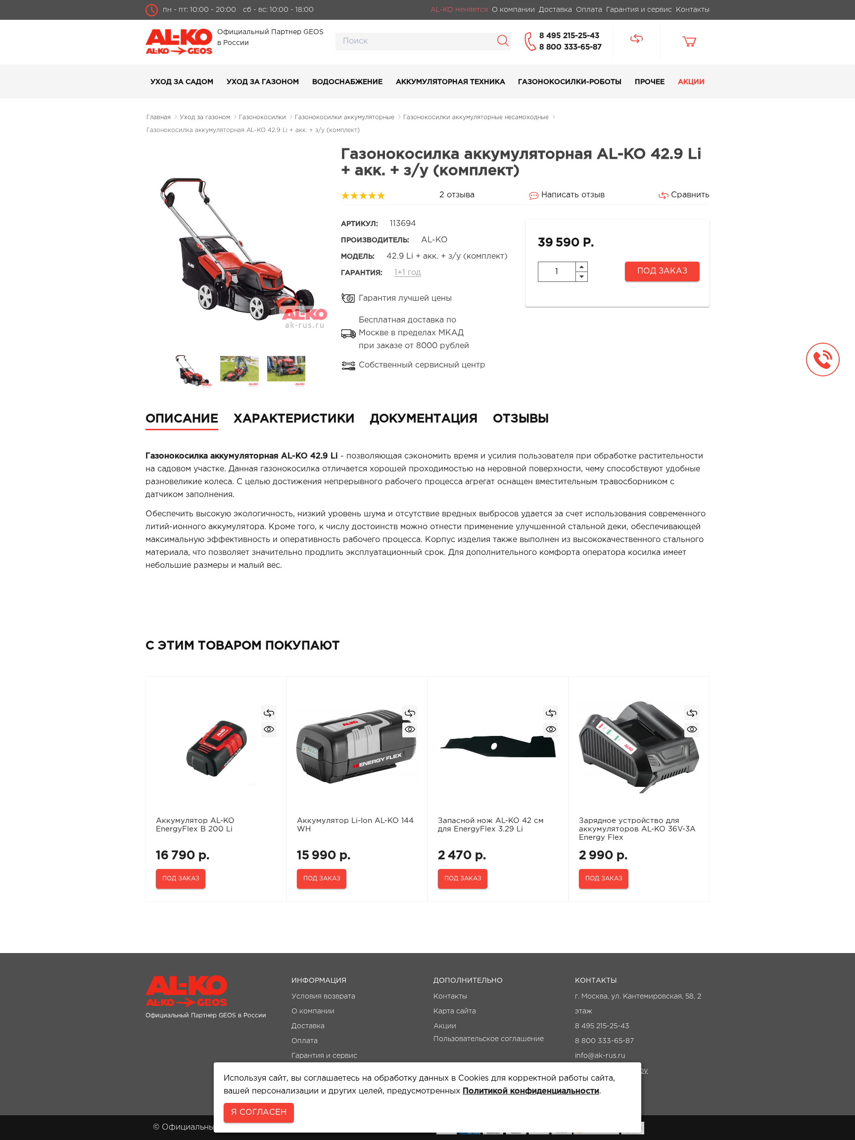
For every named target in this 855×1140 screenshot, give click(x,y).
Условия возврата (323, 997)
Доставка (308, 1026)
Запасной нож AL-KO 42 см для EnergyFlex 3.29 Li (491, 825)
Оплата (304, 1041)
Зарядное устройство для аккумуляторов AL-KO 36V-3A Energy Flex (637, 829)
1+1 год (407, 272)
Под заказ (662, 271)
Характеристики (294, 418)
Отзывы (521, 418)
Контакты (450, 997)
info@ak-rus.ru (600, 1056)
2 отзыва (457, 195)
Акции (691, 82)
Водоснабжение (347, 82)
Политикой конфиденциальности (531, 1091)
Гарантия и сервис (324, 1056)
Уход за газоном (263, 82)
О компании (312, 1011)
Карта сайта (454, 1011)
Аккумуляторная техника (450, 82)
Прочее (650, 82)
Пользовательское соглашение (488, 1039)
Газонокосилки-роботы (569, 82)
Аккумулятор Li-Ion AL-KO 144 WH (355, 825)
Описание (181, 418)
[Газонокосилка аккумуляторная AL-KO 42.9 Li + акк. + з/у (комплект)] (193, 369)
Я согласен (258, 1112)
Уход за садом (181, 82)
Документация (423, 418)
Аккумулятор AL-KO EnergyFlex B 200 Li (195, 825)
